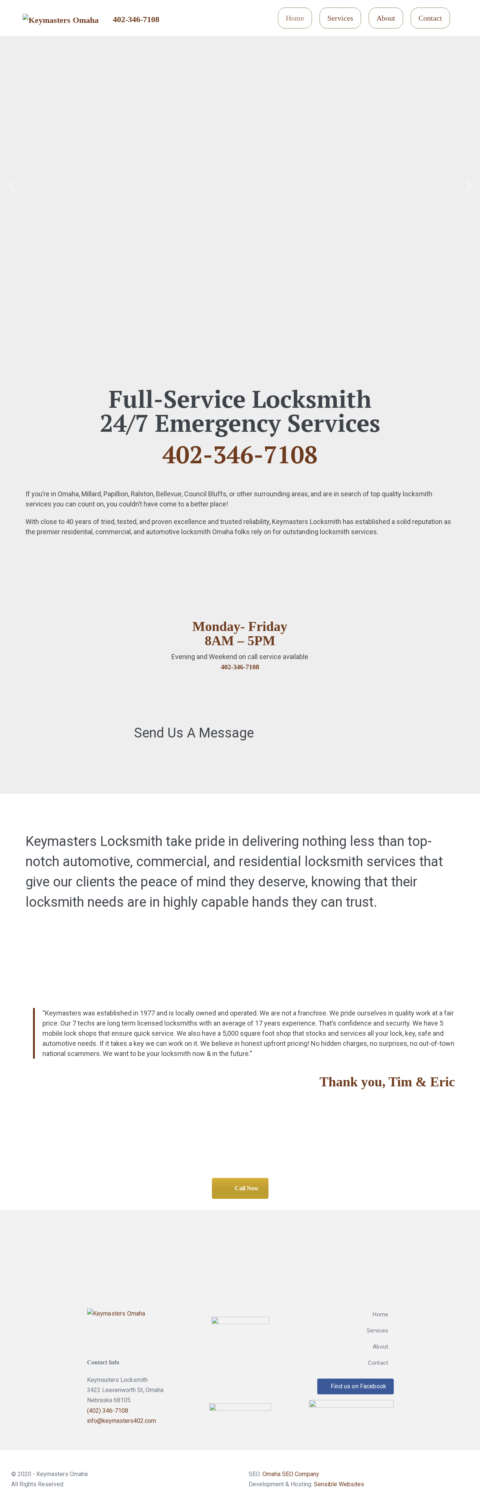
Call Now (247, 1188)
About (385, 18)
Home (295, 18)
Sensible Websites (339, 1484)
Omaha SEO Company (290, 1474)
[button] (12, 186)
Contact (430, 18)
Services (340, 18)
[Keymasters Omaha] (116, 1327)
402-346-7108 (136, 19)
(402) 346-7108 (107, 1410)
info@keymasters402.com (121, 1420)
